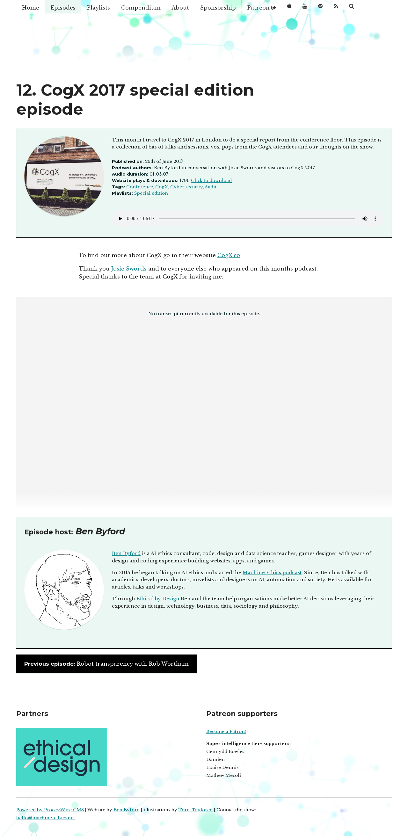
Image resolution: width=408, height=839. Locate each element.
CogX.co (228, 255)
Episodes (63, 7)
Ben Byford (126, 553)
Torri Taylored (195, 810)
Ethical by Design (157, 599)
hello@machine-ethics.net (45, 818)
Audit (210, 187)
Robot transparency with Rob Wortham (106, 664)
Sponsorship (218, 7)
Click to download (211, 180)
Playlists (98, 7)
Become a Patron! (226, 731)
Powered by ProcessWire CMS (50, 810)
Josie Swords (129, 268)
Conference (139, 187)
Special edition (151, 193)
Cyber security (186, 187)
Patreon (259, 7)
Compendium (141, 7)
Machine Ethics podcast (272, 572)
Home (30, 7)
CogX (161, 187)
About (180, 7)
